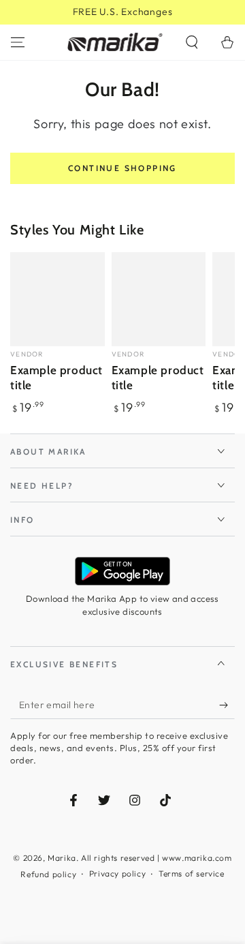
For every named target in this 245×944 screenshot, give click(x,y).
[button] (192, 42)
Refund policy (48, 874)
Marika (62, 858)
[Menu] (17, 42)
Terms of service (192, 873)
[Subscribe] (227, 705)
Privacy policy (117, 873)
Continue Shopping (122, 168)
